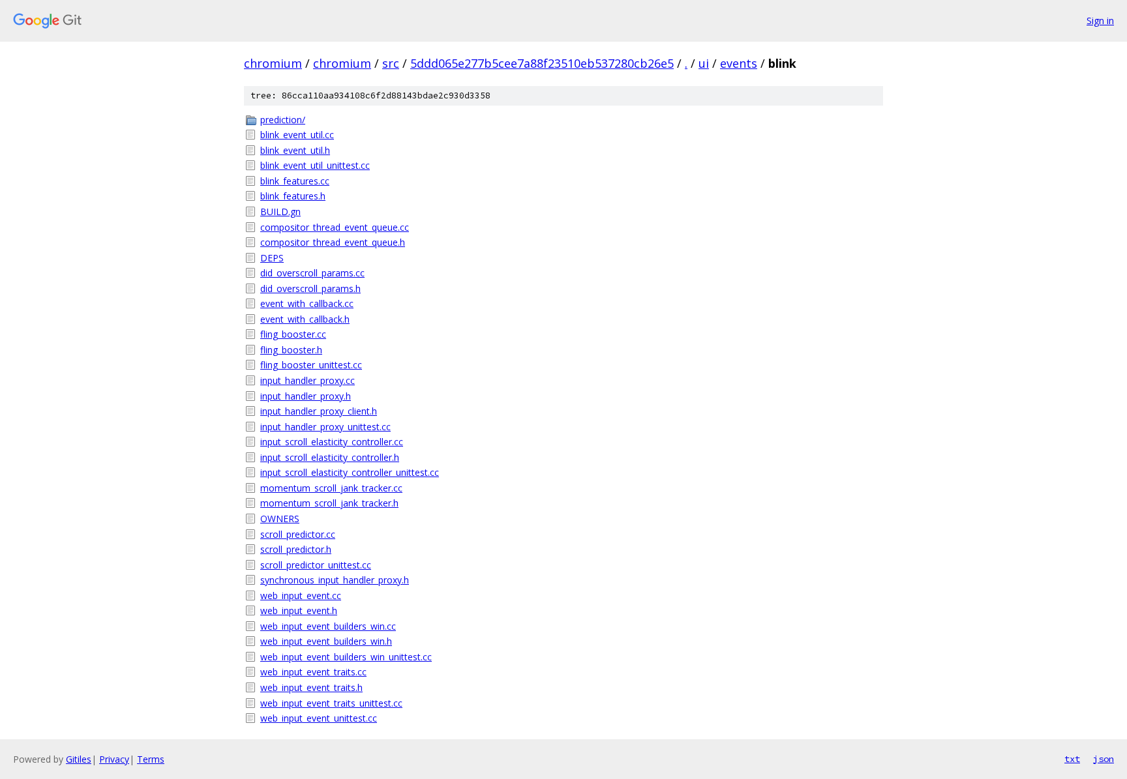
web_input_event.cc (300, 595)
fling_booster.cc (293, 334)
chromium (273, 63)
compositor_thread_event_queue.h (332, 242)
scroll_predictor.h (295, 549)
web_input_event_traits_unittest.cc (331, 703)
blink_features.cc (294, 181)
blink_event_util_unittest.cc (315, 165)
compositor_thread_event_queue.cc (334, 227)
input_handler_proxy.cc (307, 380)
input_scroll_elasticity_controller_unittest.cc (349, 472)
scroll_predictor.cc (297, 534)
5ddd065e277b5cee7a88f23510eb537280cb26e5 (542, 63)
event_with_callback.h (305, 319)
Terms (150, 759)
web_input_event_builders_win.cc (328, 626)
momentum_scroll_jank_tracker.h (329, 503)
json (1103, 759)
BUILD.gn (280, 211)
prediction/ (282, 119)
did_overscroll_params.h (310, 288)
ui (704, 63)
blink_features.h (292, 196)
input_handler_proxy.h (305, 396)
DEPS (272, 258)
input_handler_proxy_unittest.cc (325, 426)
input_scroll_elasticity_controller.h (329, 457)
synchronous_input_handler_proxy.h (334, 580)
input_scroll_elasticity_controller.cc (331, 441)
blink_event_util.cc (297, 134)
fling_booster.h (291, 350)
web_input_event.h (298, 610)
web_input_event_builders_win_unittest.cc (346, 657)
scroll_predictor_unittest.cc (315, 565)
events (738, 63)
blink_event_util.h (295, 150)
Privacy (114, 759)
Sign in (1100, 20)
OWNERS (279, 518)
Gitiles (78, 759)
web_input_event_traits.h (311, 687)
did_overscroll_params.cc (312, 273)
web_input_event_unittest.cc (318, 718)
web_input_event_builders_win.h (326, 641)
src (390, 63)
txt (1072, 759)
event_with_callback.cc (306, 303)
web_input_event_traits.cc (313, 672)
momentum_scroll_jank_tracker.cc (331, 488)
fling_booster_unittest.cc (311, 365)
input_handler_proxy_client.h (318, 411)
